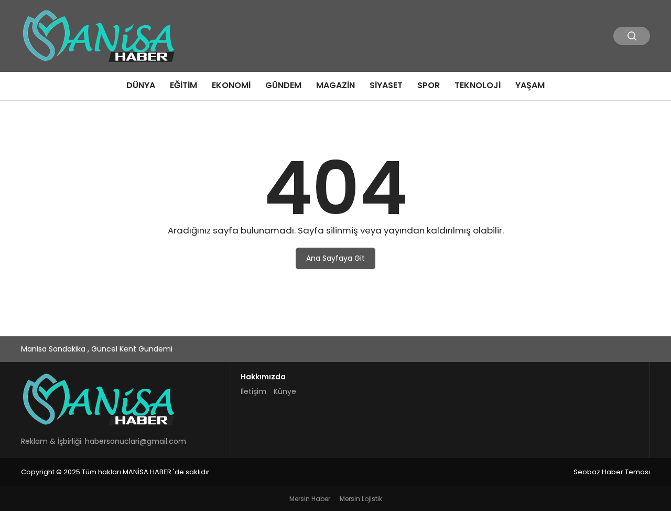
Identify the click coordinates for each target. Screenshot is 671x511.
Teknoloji (477, 85)
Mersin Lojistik (361, 498)
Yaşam (530, 85)
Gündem (283, 85)
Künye (285, 391)
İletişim (253, 391)
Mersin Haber (309, 498)
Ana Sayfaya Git (335, 258)
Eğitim (183, 85)
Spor (428, 85)
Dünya (140, 85)
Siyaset (386, 85)
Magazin (335, 85)
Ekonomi (231, 85)
